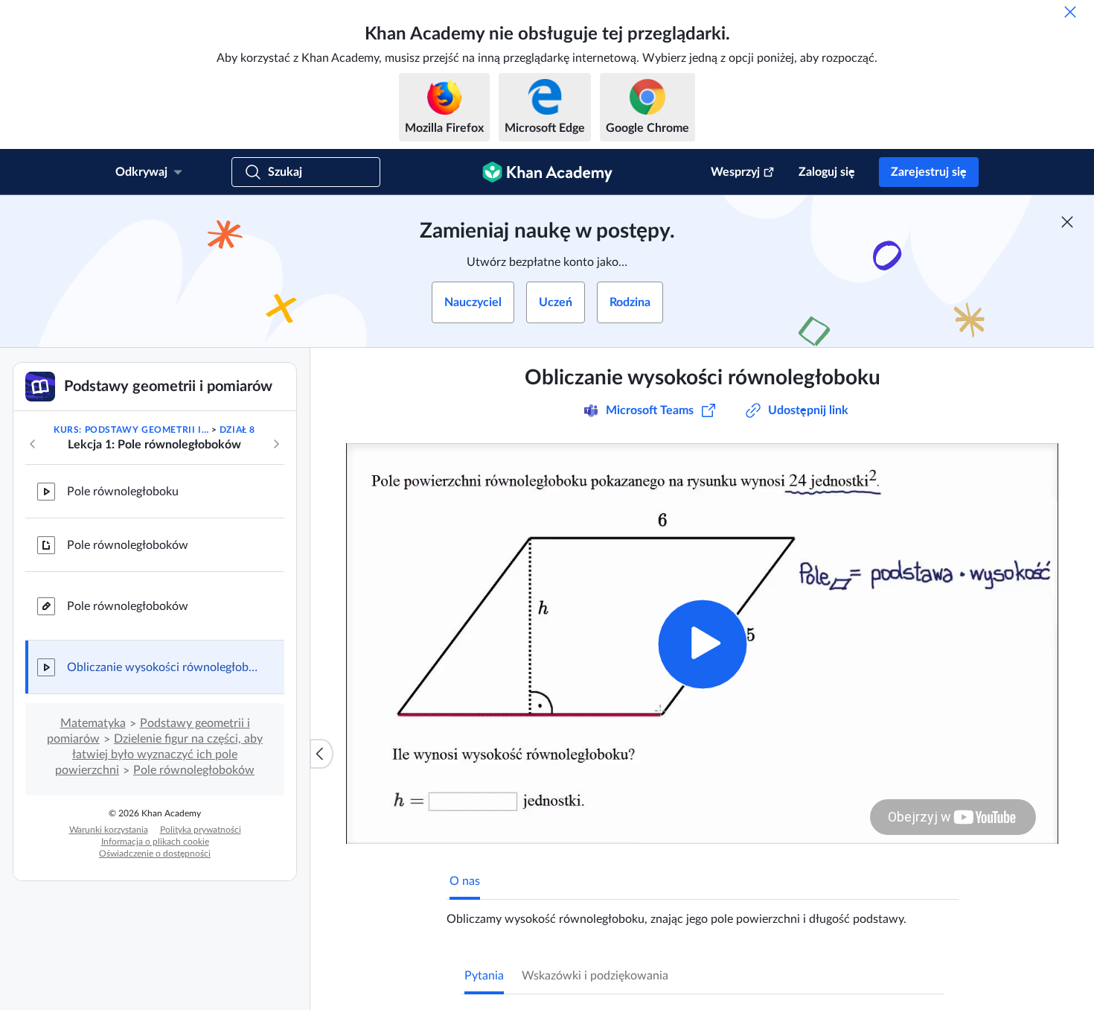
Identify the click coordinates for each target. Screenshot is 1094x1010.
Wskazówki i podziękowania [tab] (595, 976)
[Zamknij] (1070, 12)
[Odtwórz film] (702, 644)
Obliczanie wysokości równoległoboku (163, 667)
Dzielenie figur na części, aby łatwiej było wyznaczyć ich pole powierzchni (159, 754)
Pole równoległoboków (127, 545)
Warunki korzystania (108, 829)
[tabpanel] (703, 913)
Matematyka (93, 723)
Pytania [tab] (484, 976)
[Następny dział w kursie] (276, 444)
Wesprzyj (735, 172)
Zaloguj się (827, 172)
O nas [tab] (465, 881)
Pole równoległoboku (123, 492)
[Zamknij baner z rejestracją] (1067, 222)
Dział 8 (237, 429)
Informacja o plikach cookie (155, 841)
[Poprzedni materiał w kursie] (33, 444)
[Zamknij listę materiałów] (321, 754)
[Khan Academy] (547, 172)
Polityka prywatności (200, 829)
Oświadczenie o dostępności (155, 853)
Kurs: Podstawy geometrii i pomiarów (131, 429)
